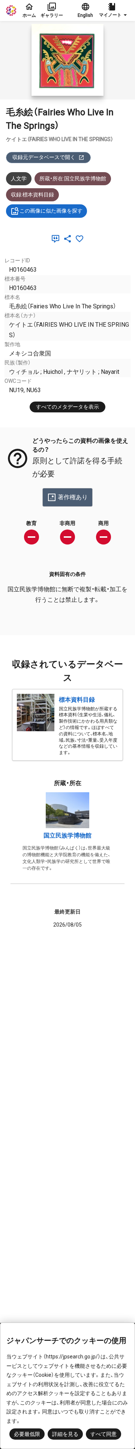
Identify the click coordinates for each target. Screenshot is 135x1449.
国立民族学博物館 (68, 835)
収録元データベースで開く (43, 157)
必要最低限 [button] (27, 1434)
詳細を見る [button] (65, 1434)
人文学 (19, 178)
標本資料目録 (77, 699)
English (85, 15)
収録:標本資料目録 (32, 195)
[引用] (57, 239)
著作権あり (73, 497)
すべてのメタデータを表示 (67, 407)
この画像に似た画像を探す (51, 211)
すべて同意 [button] (103, 1434)
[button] (114, 10)
